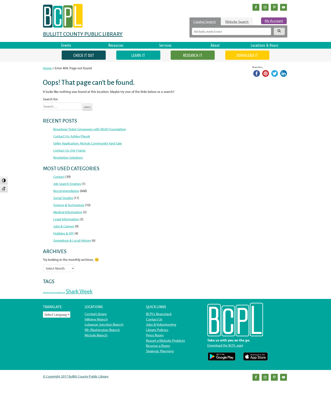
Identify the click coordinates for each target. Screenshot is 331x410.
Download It (247, 55)
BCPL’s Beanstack (159, 314)
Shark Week (79, 291)
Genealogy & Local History (72, 240)
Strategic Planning (160, 351)
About (215, 45)
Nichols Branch (96, 335)
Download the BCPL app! (225, 345)
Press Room (155, 335)
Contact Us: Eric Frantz (69, 150)
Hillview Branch (96, 319)
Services (165, 45)
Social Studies (63, 198)
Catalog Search (204, 21)
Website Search (237, 21)
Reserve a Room (158, 345)
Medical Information (67, 212)
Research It (192, 55)
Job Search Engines (67, 184)
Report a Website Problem (165, 340)
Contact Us (154, 319)
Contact (59, 176)
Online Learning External (54, 292)
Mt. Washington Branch (102, 329)
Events (66, 45)
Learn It (138, 55)
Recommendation (66, 191)
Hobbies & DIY (63, 233)
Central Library (96, 314)
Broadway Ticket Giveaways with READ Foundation (89, 129)
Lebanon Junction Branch (104, 324)
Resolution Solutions (68, 157)
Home (47, 68)
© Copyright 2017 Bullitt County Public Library (75, 376)
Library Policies (157, 329)
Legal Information (66, 219)
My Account (274, 20)
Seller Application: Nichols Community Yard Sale (87, 143)
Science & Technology (68, 205)
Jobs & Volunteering (161, 324)
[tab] (205, 21)
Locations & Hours (265, 45)
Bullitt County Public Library (83, 34)
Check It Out (83, 55)
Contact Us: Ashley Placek (71, 136)
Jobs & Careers (63, 226)
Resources (116, 45)
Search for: (50, 99)
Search (87, 107)
